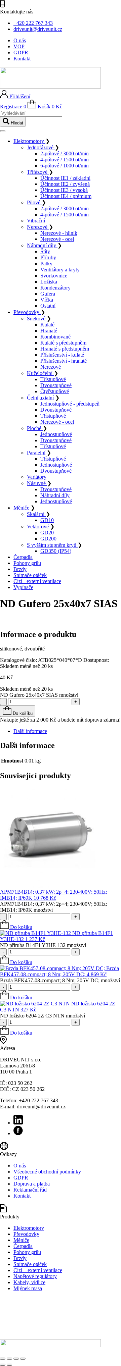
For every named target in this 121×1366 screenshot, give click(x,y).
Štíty (45, 251)
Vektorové (38, 526)
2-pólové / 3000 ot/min (64, 153)
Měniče (22, 508)
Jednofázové (41, 147)
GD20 (47, 532)
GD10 (47, 520)
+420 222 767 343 (33, 23)
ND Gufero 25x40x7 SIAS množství (39, 695)
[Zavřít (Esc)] (23, 1359)
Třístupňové (53, 379)
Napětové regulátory (35, 1276)
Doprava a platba (31, 1184)
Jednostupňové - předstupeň (69, 404)
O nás (19, 40)
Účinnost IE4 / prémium (65, 196)
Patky (46, 263)
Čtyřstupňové (54, 391)
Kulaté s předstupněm (63, 343)
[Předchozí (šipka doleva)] (2, 1365)
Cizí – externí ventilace (37, 1270)
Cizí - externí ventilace (37, 581)
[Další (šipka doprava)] (9, 1365)
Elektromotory (29, 141)
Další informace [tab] (30, 731)
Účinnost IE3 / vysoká (64, 190)
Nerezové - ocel (57, 239)
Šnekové (37, 318)
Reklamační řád (30, 1190)
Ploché (35, 428)
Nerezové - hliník (58, 233)
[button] (16, 927)
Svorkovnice (53, 275)
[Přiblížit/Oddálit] (2, 1359)
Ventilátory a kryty (60, 269)
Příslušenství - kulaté (62, 355)
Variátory (36, 477)
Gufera (47, 294)
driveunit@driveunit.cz (37, 29)
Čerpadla (23, 557)
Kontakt (22, 58)
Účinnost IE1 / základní (65, 178)
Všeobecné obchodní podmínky (47, 1171)
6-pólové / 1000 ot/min (64, 165)
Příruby (48, 257)
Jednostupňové (56, 434)
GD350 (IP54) (55, 551)
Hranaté (48, 330)
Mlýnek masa (27, 1288)
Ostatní (47, 306)
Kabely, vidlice (29, 1282)
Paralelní (37, 453)
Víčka (46, 300)
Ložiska (48, 281)
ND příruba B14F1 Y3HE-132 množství (43, 945)
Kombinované (55, 336)
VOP (19, 46)
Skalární (36, 514)
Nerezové (38, 227)
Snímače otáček (30, 575)
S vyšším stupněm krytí (52, 545)
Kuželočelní (40, 373)
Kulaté (47, 324)
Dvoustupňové (56, 385)
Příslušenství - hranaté (63, 361)
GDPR (20, 52)
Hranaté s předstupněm (64, 349)
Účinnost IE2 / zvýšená (65, 184)
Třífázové (38, 172)
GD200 (48, 538)
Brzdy (20, 569)
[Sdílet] (16, 1359)
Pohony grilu (27, 563)
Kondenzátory (55, 288)
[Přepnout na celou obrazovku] (9, 1359)
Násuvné (37, 483)
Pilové (34, 202)
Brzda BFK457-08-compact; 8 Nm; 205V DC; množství (60, 980)
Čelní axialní (41, 398)
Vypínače (23, 587)
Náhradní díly (42, 245)
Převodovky (27, 312)
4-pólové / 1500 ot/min (64, 159)
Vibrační (36, 220)
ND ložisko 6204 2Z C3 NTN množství (42, 1015)
